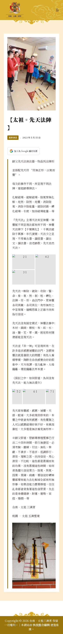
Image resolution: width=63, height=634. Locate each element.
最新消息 (13, 137)
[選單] (57, 10)
